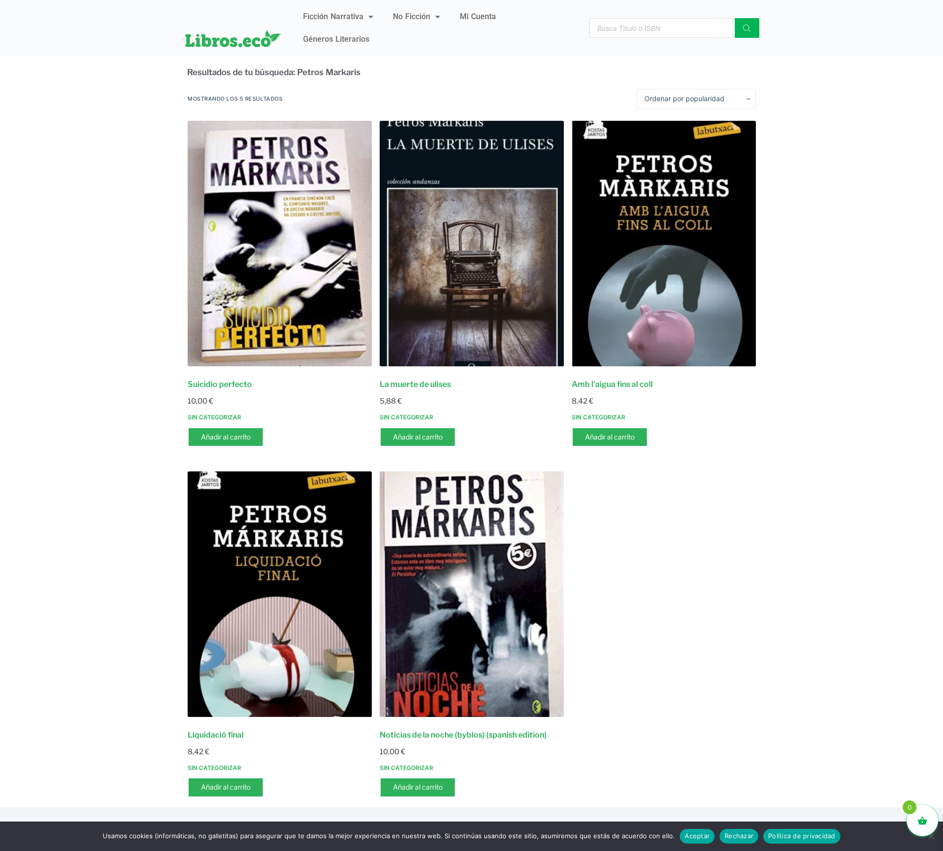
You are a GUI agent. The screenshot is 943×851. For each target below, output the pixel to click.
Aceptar (697, 836)
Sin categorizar (214, 417)
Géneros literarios (336, 39)
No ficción (411, 16)
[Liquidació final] (280, 594)
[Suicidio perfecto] (280, 243)
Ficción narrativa (333, 16)
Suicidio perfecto (220, 384)
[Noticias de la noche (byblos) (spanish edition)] (472, 594)
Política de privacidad (801, 836)
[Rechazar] (931, 836)
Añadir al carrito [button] (225, 437)
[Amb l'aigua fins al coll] (664, 243)
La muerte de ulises (415, 384)
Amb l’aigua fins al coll (612, 384)
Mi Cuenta (478, 16)
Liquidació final (216, 735)
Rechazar (738, 836)
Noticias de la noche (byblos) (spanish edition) (463, 735)
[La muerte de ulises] (472, 243)
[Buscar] (747, 28)
